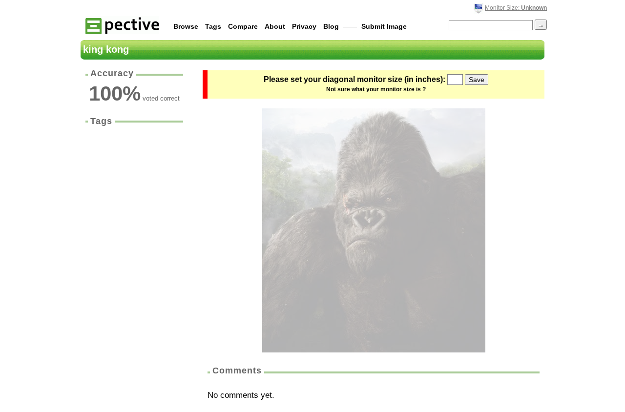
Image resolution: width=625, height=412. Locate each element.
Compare (243, 26)
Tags (213, 26)
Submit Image (384, 26)
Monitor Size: (516, 7)
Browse (185, 26)
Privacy (304, 26)
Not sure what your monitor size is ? (376, 89)
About (275, 26)
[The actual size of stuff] (122, 25)
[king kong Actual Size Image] (373, 230)
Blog (331, 26)
